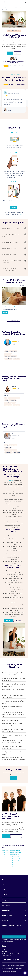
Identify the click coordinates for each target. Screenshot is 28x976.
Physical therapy (10, 480)
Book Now (13, 207)
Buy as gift (17, 53)
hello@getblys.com (6, 950)
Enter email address (6, 929)
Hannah (10, 104)
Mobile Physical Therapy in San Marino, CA (11, 858)
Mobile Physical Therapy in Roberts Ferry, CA (12, 864)
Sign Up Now (5, 836)
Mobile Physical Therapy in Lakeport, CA (11, 854)
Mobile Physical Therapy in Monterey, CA (11, 860)
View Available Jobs (16, 836)
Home (3, 8)
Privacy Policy (10, 941)
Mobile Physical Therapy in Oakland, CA (11, 866)
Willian (14, 433)
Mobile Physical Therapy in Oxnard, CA (11, 850)
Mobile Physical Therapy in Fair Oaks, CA (11, 852)
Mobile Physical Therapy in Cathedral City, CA (12, 862)
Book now (10, 53)
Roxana (14, 386)
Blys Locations (8, 8)
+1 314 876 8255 (6, 952)
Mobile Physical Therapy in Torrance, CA (11, 856)
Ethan (13, 340)
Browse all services (14, 320)
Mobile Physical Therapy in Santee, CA (10, 868)
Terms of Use (16, 970)
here (20, 214)
